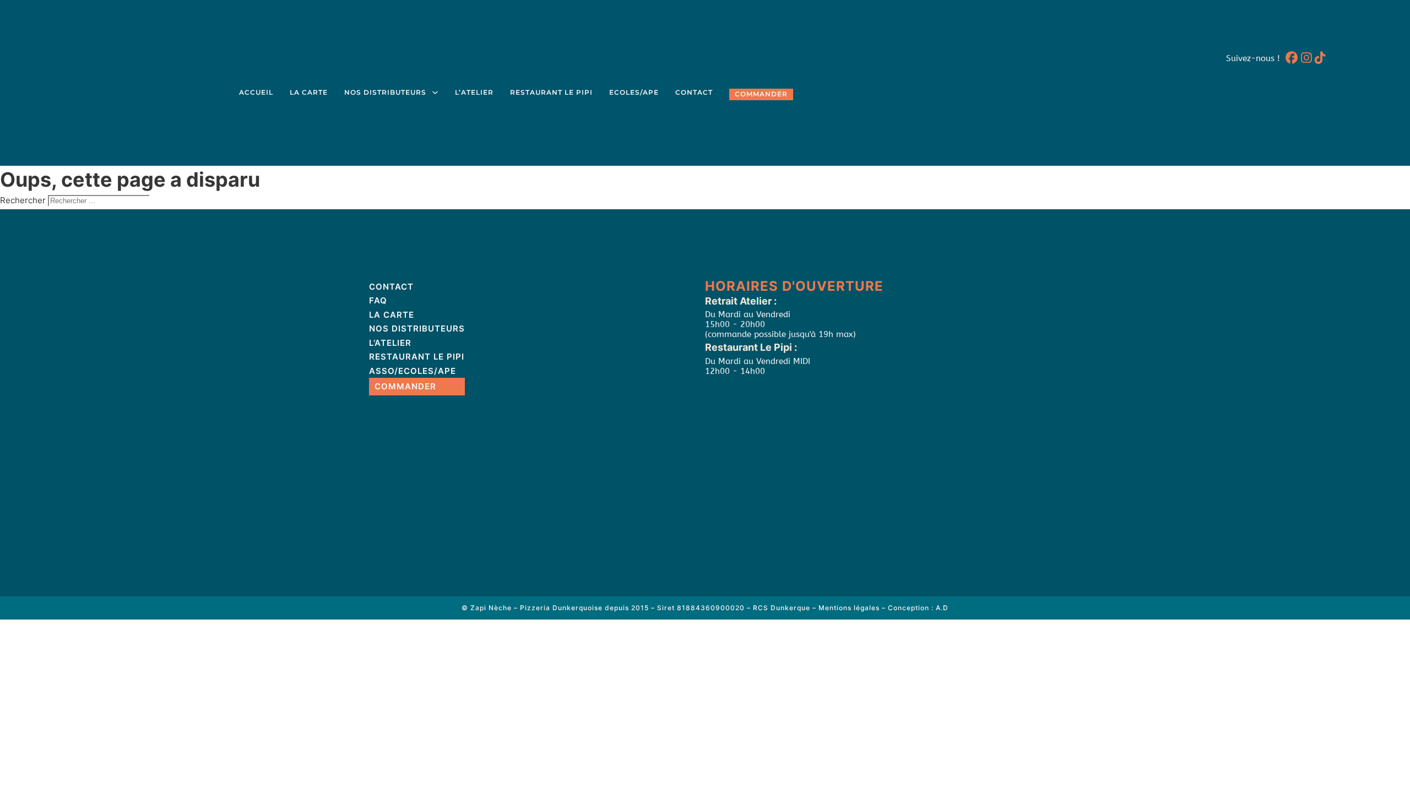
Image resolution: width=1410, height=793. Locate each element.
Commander (761, 94)
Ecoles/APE (634, 92)
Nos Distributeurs (385, 92)
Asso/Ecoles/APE (412, 371)
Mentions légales (849, 608)
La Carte (309, 92)
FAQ (378, 300)
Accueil (256, 92)
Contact (694, 92)
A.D (942, 608)
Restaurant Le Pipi (551, 92)
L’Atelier (474, 92)
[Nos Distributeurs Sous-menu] (435, 92)
